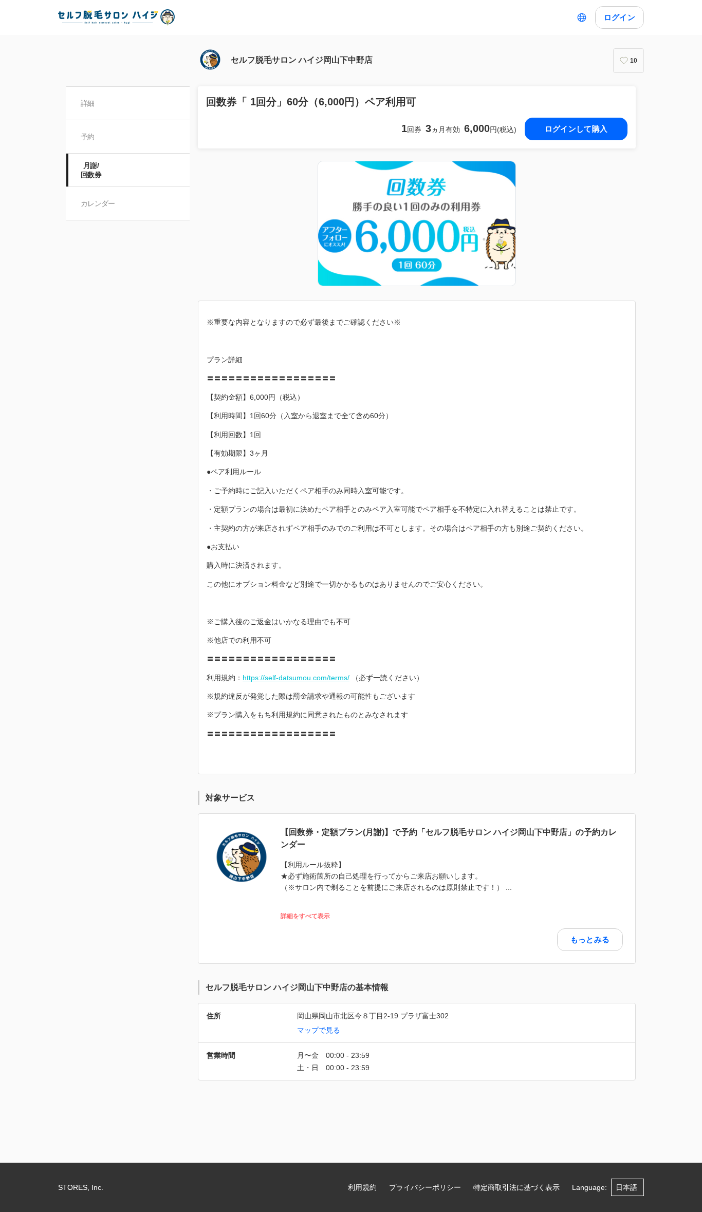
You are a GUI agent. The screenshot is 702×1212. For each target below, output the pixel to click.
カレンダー (98, 203)
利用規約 (362, 1187)
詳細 (88, 103)
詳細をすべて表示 (305, 916)
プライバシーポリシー (425, 1187)
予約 (88, 137)
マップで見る (318, 1030)
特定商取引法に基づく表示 (516, 1187)
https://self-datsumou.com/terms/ (296, 678)
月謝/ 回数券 (91, 170)
